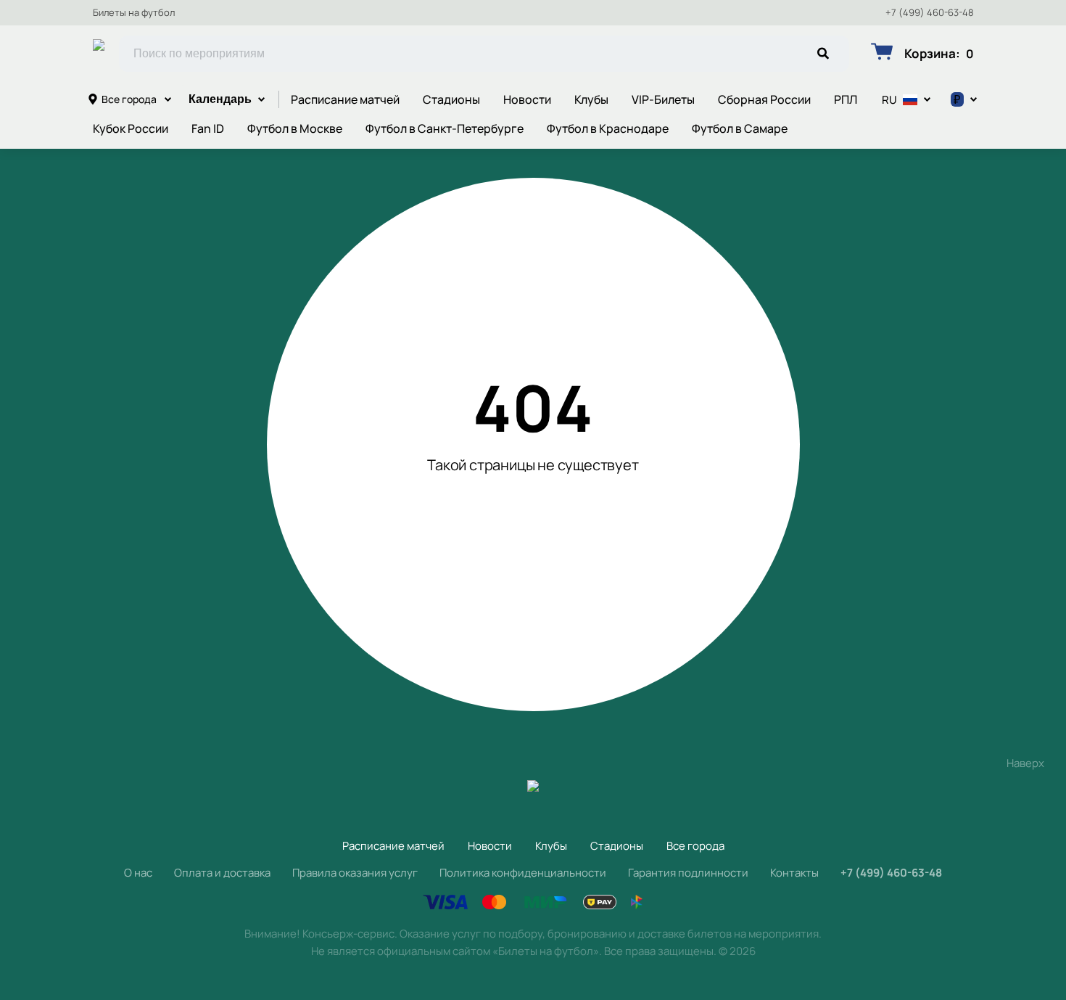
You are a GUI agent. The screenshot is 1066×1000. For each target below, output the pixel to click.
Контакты (794, 872)
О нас (138, 872)
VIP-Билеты (663, 99)
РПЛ (845, 99)
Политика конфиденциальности (522, 872)
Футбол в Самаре (740, 128)
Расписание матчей (345, 99)
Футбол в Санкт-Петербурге (444, 128)
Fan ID (207, 128)
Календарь (220, 99)
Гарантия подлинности (688, 872)
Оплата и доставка (222, 872)
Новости (527, 99)
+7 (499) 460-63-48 (929, 13)
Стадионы (451, 99)
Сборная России (764, 99)
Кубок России (130, 128)
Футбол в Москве (294, 128)
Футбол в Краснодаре (608, 128)
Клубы (591, 99)
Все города (129, 99)
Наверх (1025, 763)
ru (889, 99)
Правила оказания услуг (355, 872)
